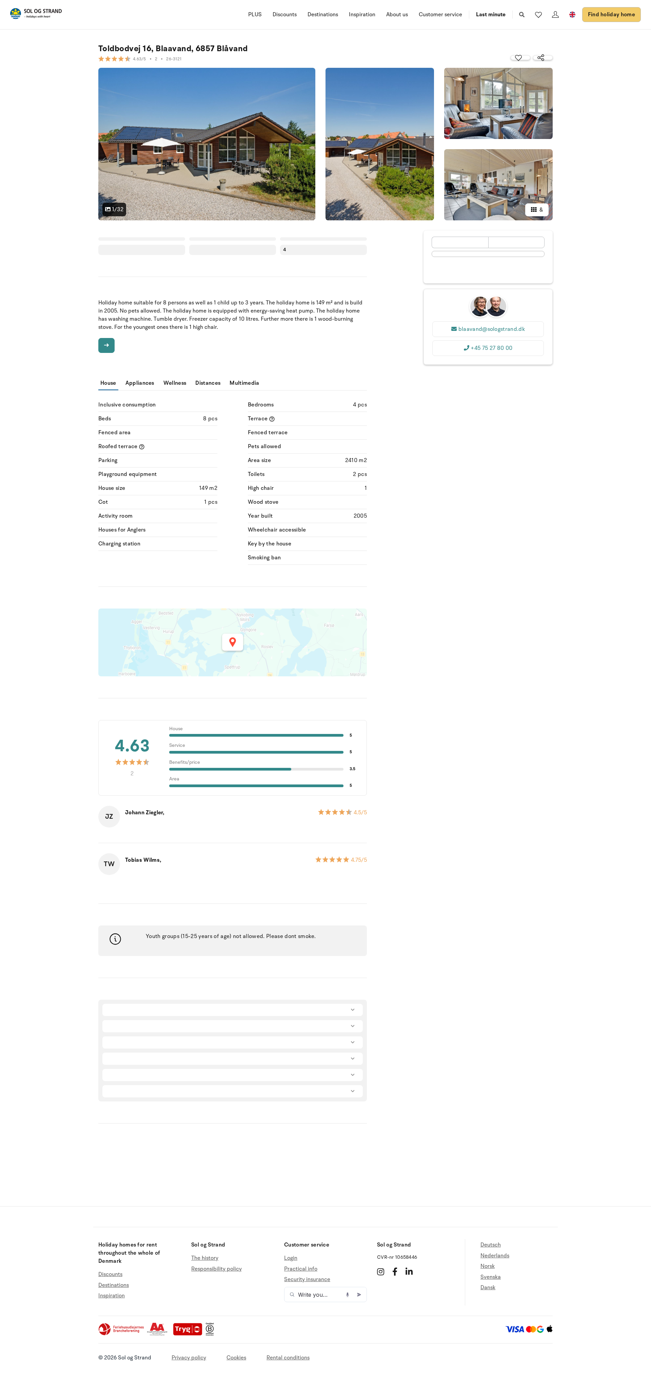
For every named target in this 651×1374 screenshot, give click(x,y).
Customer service (440, 14)
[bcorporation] (211, 1334)
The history (204, 1258)
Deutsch (490, 1245)
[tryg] (189, 1334)
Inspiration (362, 14)
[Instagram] (380, 1272)
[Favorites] (538, 14)
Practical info (300, 1269)
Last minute (491, 14)
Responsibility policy (216, 1269)
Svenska (490, 1277)
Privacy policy (189, 1357)
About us (397, 14)
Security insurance (307, 1279)
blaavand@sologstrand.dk (491, 329)
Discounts (285, 14)
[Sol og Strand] (36, 14)
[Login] (555, 14)
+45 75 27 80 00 (491, 348)
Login (290, 1258)
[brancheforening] (121, 1334)
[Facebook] (394, 1272)
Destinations (323, 14)
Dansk (487, 1287)
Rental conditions (288, 1357)
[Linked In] (409, 1272)
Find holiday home (611, 14)
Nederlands (494, 1255)
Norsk (487, 1266)
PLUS (255, 14)
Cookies (236, 1357)
